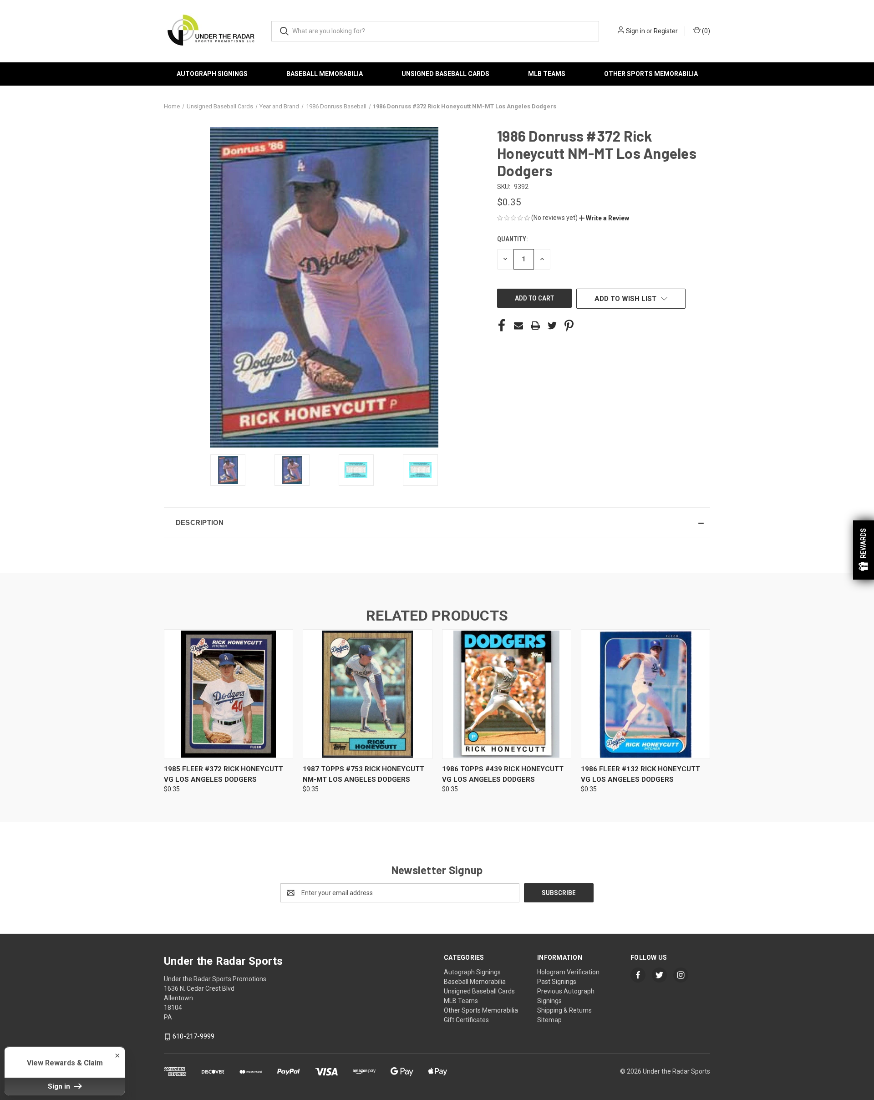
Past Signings (556, 981)
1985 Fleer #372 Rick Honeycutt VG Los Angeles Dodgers (223, 774)
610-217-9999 (193, 1036)
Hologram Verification (568, 972)
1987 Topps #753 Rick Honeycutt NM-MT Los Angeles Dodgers (363, 774)
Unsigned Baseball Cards (445, 73)
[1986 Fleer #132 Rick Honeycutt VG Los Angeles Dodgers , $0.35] (645, 694)
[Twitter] (552, 325)
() (705, 31)
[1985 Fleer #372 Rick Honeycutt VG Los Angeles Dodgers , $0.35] (228, 694)
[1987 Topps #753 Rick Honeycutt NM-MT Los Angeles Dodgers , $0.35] (367, 694)
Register (666, 31)
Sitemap (549, 1020)
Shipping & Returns (564, 1010)
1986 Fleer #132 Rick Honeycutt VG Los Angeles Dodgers (640, 774)
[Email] (518, 325)
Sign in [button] (60, 1086)
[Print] (535, 325)
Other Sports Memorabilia (651, 73)
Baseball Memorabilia (324, 73)
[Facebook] (501, 325)
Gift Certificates (466, 1020)
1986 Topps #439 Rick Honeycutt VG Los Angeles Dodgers (503, 774)
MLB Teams (546, 73)
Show (863, 550)
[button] (604, 218)
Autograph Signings (212, 73)
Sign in (635, 31)
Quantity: (512, 239)
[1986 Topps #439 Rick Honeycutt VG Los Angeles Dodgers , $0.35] (506, 694)
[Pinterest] (569, 325)
